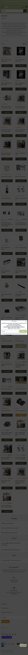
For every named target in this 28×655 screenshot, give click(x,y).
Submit (23, 331)
